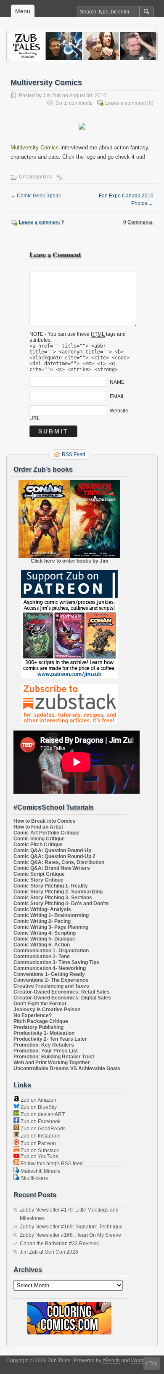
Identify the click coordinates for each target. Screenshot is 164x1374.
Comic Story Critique (38, 880)
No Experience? (32, 1015)
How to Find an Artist (38, 827)
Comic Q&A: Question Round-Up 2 (54, 856)
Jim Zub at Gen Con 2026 (49, 1252)
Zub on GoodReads (42, 1129)
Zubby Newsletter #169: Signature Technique (71, 1227)
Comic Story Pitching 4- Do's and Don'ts (61, 903)
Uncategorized (36, 177)
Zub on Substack (39, 1150)
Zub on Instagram (40, 1136)
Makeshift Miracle (40, 1171)
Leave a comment (125, 103)
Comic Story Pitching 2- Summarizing (58, 892)
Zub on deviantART (42, 1114)
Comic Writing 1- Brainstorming (51, 915)
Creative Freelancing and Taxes (51, 986)
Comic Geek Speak (36, 196)
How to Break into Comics (44, 821)
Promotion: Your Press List (45, 1051)
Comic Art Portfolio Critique (46, 833)
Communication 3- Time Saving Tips (56, 962)
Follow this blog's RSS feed (51, 1164)
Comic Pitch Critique (38, 845)
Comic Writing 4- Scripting (44, 933)
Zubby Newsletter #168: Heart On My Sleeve (70, 1235)
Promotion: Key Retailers (43, 1045)
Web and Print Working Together (51, 1063)
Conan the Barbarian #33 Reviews (59, 1243)
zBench (111, 1360)
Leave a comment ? (41, 222)
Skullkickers (33, 1178)
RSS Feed (73, 454)
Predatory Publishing (38, 1027)
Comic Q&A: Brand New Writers (51, 868)
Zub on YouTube (38, 1156)
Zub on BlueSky (38, 1107)
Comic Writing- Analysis (42, 909)
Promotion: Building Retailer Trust (53, 1057)
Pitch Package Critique (40, 1021)
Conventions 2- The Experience (50, 980)
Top (153, 1363)
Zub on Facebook (40, 1121)
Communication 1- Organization (51, 951)
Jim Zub (52, 95)
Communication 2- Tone (41, 956)
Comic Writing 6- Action (41, 945)
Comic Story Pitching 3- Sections (52, 898)
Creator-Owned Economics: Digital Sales (62, 998)
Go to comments (74, 103)
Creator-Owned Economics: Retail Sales (61, 992)
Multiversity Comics (35, 147)
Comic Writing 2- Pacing (42, 921)
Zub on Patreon (37, 1143)
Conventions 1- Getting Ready (49, 974)
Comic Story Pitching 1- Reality (50, 886)
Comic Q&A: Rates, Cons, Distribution (58, 862)
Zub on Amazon (37, 1100)
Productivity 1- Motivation (43, 1033)
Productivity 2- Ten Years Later (50, 1039)
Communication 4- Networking (49, 968)
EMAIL (117, 396)
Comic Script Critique (39, 874)
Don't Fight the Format (39, 1004)
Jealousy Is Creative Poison (46, 1010)
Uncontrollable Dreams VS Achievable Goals (66, 1068)
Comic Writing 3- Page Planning (50, 927)
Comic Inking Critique (39, 839)
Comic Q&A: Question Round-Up (52, 850)
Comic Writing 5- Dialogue (44, 939)
